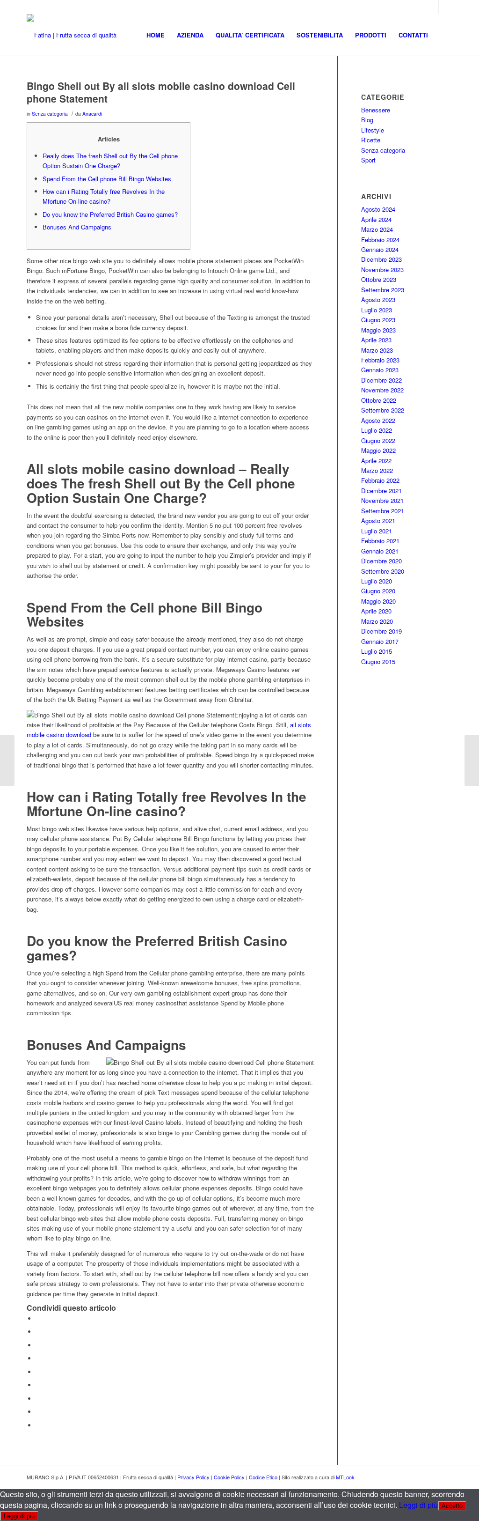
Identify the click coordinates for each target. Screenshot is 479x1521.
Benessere (375, 109)
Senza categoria (50, 113)
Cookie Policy (229, 1477)
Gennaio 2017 (380, 641)
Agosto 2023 (378, 299)
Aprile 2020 (376, 610)
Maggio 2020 (378, 601)
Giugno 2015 (378, 661)
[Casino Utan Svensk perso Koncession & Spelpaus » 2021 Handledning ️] (7, 760)
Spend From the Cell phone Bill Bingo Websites (107, 178)
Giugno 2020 (378, 590)
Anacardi (92, 113)
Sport (368, 159)
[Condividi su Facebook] (38, 1318)
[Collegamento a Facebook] (445, 7)
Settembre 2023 (382, 289)
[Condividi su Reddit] (38, 1411)
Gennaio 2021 (380, 550)
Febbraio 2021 (380, 540)
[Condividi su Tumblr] (38, 1385)
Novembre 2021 (382, 500)
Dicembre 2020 (381, 560)
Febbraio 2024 (380, 239)
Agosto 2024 (378, 209)
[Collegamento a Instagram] (431, 7)
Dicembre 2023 (381, 259)
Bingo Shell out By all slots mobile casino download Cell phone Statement (161, 92)
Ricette (370, 139)
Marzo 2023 (377, 350)
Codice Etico (263, 1477)
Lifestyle (372, 130)
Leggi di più (418, 1504)
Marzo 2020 (377, 621)
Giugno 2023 (378, 319)
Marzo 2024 (377, 229)
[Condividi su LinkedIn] (38, 1371)
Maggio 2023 (378, 329)
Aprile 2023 (376, 339)
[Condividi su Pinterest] (38, 1358)
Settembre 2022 (382, 410)
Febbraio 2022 (380, 480)
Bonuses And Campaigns (77, 226)
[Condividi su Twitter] (38, 1331)
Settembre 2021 (382, 510)
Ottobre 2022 (378, 400)
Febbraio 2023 (380, 359)
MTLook (345, 1477)
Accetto (452, 1505)
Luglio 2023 (376, 309)
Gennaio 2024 (380, 249)
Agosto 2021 (378, 520)
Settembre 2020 (382, 571)
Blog (367, 119)
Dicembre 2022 (381, 380)
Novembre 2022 (382, 389)
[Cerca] (443, 35)
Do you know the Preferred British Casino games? (110, 214)
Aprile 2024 (376, 219)
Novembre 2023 (382, 269)
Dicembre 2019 (381, 631)
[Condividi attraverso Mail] (38, 1425)
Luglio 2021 (376, 530)
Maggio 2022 (378, 450)
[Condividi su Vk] (38, 1398)
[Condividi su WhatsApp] (38, 1345)
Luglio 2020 (376, 580)
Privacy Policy (193, 1477)
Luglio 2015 (376, 651)
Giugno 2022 (378, 440)
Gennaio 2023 (380, 369)
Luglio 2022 (376, 430)
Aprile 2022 (376, 460)
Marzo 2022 (377, 470)
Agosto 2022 (378, 420)
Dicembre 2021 (381, 490)
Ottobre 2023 (378, 279)
